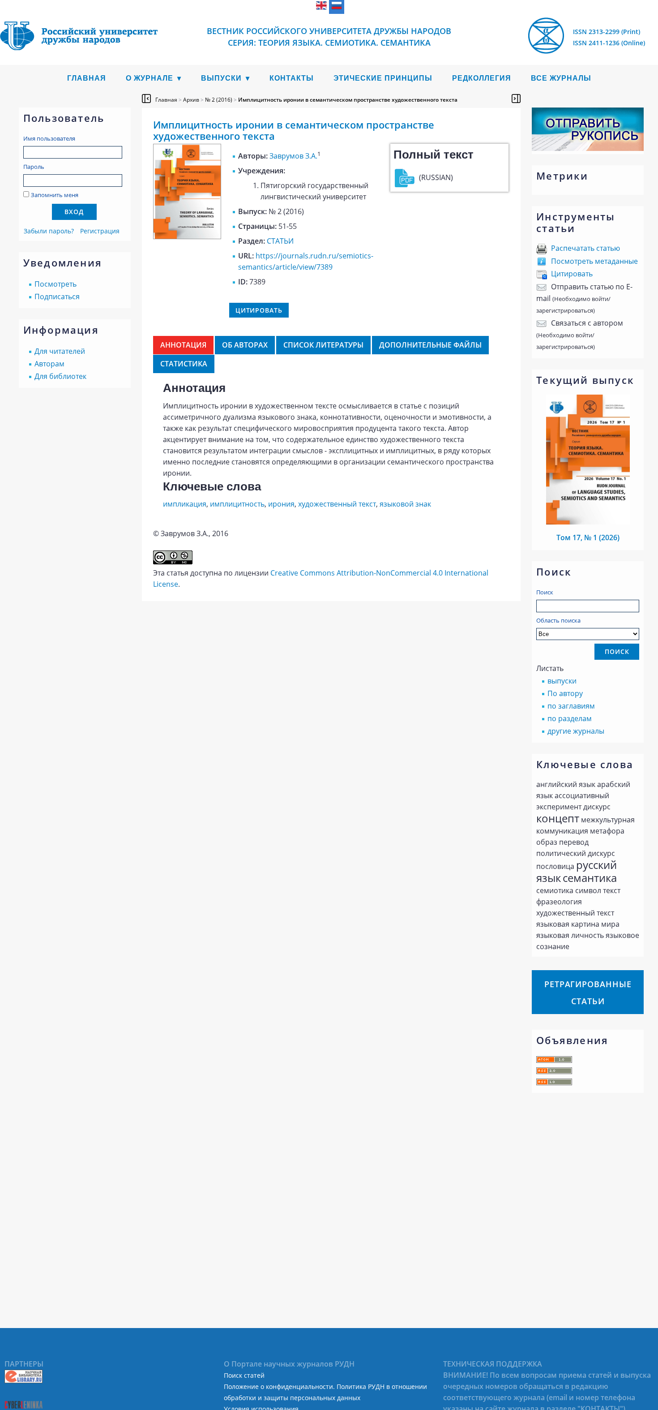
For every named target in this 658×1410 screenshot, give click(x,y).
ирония (281, 504)
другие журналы (575, 731)
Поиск (544, 592)
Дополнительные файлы (430, 345)
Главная (86, 78)
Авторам (49, 364)
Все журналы (561, 78)
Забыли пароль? (49, 231)
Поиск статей (244, 1375)
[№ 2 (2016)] (187, 236)
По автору (565, 693)
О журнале (149, 78)
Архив (191, 99)
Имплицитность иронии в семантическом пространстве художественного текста (347, 99)
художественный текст (337, 504)
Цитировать (572, 274)
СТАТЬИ (280, 241)
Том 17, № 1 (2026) (588, 537)
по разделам (569, 718)
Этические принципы (382, 78)
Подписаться (57, 296)
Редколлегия (481, 78)
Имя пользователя (49, 138)
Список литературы (323, 345)
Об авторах (245, 345)
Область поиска (558, 620)
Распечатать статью (585, 248)
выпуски (562, 681)
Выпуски (221, 78)
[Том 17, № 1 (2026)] (588, 522)
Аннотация (183, 345)
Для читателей (59, 351)
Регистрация (100, 231)
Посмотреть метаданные (594, 261)
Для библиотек (60, 376)
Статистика (183, 364)
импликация (184, 504)
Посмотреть (55, 284)
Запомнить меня (54, 195)
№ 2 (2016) (218, 99)
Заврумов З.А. (293, 156)
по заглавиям (571, 706)
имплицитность (237, 504)
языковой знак (405, 504)
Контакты (291, 78)
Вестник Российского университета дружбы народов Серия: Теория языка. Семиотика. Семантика (329, 37)
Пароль (33, 167)
